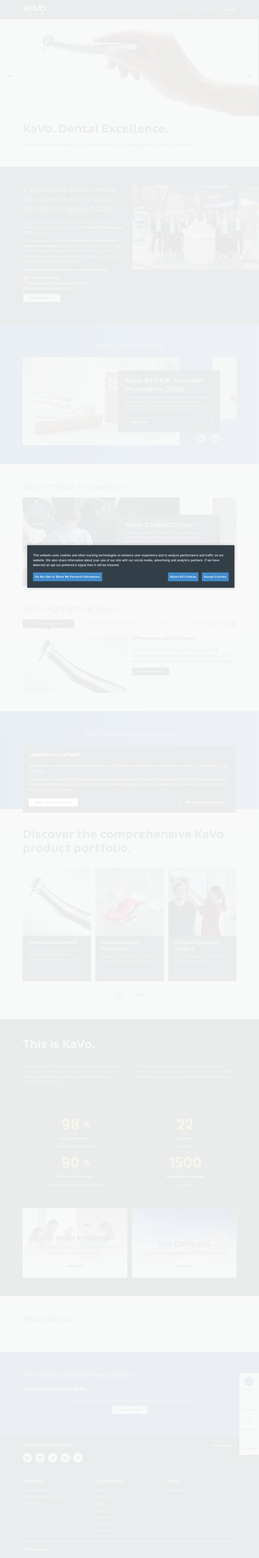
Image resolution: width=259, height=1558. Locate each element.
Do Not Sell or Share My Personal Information (67, 576)
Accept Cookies (215, 576)
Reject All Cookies (183, 576)
